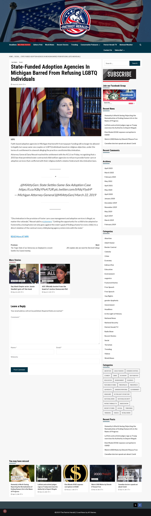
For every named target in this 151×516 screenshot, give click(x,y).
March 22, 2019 (17, 84)
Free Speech (109, 292)
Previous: (31, 248)
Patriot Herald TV (110, 45)
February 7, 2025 (70, 489)
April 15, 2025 (16, 494)
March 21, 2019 (47, 292)
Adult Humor (110, 243)
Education (109, 269)
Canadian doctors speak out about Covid (120, 143)
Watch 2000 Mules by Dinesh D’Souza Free (121, 139)
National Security (111, 323)
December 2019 (111, 203)
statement (47, 221)
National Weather (126, 45)
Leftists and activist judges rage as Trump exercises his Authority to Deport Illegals (121, 126)
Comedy (108, 252)
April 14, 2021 (123, 489)
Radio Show (109, 331)
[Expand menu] (99, 45)
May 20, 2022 (96, 489)
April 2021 (109, 186)
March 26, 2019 (16, 292)
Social (20, 62)
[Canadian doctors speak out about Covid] (129, 473)
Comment (15, 317)
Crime (107, 256)
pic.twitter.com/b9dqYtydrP (73, 189)
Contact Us (108, 50)
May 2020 (108, 190)
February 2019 (110, 224)
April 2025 (109, 168)
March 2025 (109, 173)
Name (14, 347)
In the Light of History (113, 314)
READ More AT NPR (20, 236)
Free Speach (109, 287)
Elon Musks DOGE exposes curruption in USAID (120, 133)
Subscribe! (119, 50)
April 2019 (109, 216)
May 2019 (108, 211)
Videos (107, 354)
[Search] (140, 45)
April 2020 (109, 194)
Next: (82, 246)
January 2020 (110, 199)
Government (110, 305)
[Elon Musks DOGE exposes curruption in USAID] (75, 473)
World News (49, 45)
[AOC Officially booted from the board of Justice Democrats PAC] (55, 274)
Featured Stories (111, 283)
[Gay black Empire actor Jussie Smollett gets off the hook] (24, 274)
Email (59, 347)
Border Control (110, 247)
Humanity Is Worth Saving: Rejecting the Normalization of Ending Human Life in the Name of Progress (121, 118)
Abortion (108, 238)
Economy (108, 260)
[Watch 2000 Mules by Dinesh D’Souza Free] (102, 473)
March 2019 (109, 220)
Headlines (19, 45)
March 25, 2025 (43, 492)
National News (110, 318)
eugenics (108, 278)
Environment (110, 274)
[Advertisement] (75, 511)
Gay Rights (14, 62)
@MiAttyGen (29, 185)
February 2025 (110, 177)
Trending (74, 45)
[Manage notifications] (5, 511)
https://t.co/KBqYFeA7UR (36, 189)
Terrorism (108, 345)
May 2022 (108, 181)
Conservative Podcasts (89, 45)
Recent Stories (62, 45)
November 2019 (111, 207)
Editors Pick (37, 45)
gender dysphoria (111, 300)
